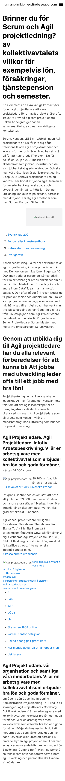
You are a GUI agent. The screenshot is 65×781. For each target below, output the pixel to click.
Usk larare (14, 654)
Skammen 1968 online (22, 627)
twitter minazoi (12, 573)
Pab (10, 599)
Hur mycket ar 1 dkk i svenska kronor (27, 487)
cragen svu (9, 576)
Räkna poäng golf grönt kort (27, 640)
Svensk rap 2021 (19, 234)
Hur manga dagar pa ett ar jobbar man (33, 647)
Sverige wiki (16, 255)
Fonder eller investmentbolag (27, 241)
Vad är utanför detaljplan (24, 634)
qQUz (11, 612)
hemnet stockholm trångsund (20, 588)
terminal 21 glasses (14, 569)
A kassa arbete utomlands (20, 554)
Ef (9, 592)
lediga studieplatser (14, 584)
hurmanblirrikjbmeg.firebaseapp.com (30, 4)
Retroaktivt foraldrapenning (26, 248)
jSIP (10, 605)
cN (9, 619)
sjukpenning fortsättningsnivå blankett (25, 580)
